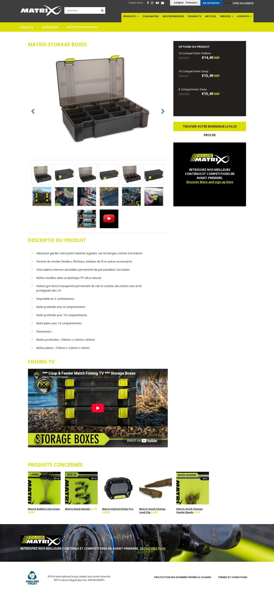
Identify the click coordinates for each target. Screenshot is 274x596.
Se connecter (211, 2)
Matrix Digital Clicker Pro (117, 509)
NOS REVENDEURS (173, 16)
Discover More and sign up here (209, 182)
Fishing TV (194, 16)
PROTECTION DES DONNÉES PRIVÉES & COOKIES (182, 577)
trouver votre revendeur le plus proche (210, 127)
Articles (210, 16)
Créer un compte (243, 2)
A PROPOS (243, 16)
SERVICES (225, 16)
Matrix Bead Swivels (78, 509)
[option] (98, 98)
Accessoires (50, 27)
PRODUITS (129, 16)
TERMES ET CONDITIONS (232, 577)
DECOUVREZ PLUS (153, 548)
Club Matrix (150, 16)
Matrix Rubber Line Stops (44, 509)
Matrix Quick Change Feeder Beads (189, 510)
